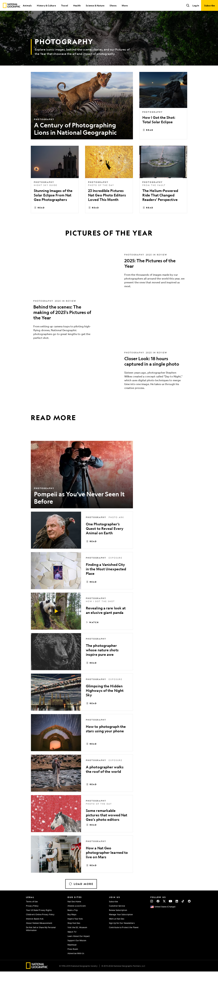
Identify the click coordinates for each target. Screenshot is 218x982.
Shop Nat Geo (74, 923)
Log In (195, 5)
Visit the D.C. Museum (77, 927)
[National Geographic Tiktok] (183, 901)
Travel (64, 5)
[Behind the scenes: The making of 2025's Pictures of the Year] (109, 322)
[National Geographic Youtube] (171, 901)
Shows (113, 5)
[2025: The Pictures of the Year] (109, 273)
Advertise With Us (76, 953)
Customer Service (117, 906)
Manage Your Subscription (121, 914)
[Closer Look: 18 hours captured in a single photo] (109, 373)
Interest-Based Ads (34, 918)
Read (149, 130)
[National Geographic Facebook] (158, 901)
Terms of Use (32, 901)
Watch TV (72, 932)
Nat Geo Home (74, 901)
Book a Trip (73, 910)
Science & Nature (95, 5)
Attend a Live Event (77, 906)
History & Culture (46, 5)
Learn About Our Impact (79, 936)
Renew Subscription (118, 910)
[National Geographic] (11, 5)
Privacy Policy (32, 906)
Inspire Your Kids (75, 918)
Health (77, 5)
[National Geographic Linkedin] (177, 901)
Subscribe (113, 901)
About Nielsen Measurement (39, 923)
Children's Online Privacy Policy (40, 914)
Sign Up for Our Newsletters (122, 923)
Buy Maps (72, 914)
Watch (94, 622)
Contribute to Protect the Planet (124, 927)
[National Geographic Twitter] (164, 901)
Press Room (73, 949)
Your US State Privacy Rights (39, 910)
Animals (27, 5)
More (125, 5)
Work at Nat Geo (116, 918)
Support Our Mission (77, 940)
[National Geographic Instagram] (152, 901)
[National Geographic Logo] (37, 967)
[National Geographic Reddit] (189, 901)
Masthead (72, 944)
